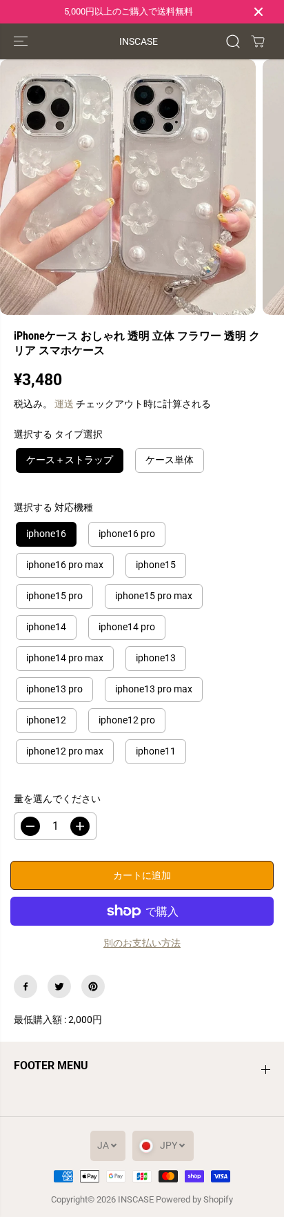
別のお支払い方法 (142, 942)
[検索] (233, 41)
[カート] (257, 41)
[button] (22, 41)
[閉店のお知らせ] (258, 11)
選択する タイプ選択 (58, 434)
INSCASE (136, 1199)
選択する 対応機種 (53, 507)
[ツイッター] (59, 986)
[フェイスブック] (25, 986)
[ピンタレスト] (93, 986)
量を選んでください (57, 798)
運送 (64, 403)
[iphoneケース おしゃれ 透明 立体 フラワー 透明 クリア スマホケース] (128, 187)
